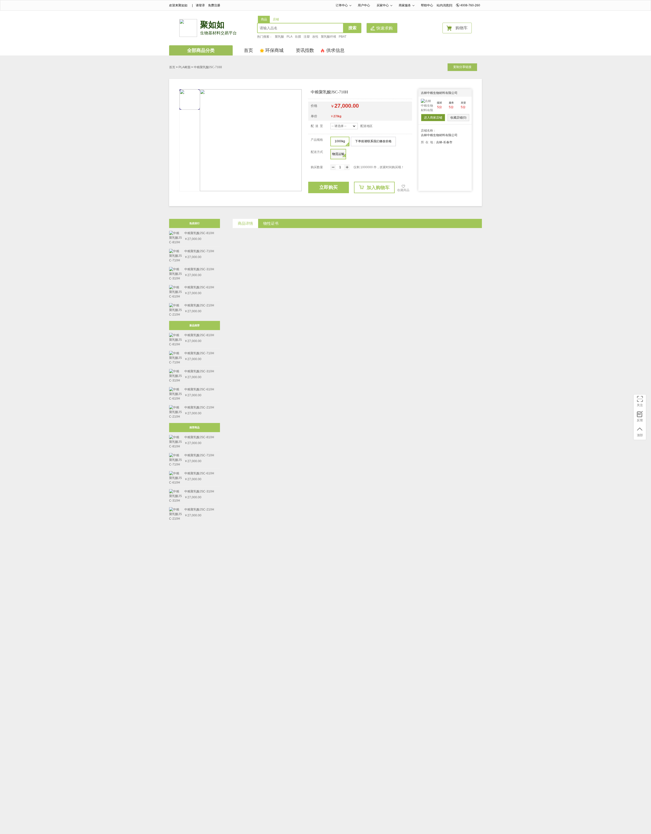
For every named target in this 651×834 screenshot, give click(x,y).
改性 (315, 36)
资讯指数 (305, 50)
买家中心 (383, 5)
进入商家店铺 (433, 117)
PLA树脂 (184, 67)
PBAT (342, 36)
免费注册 (214, 5)
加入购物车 (378, 187)
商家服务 (405, 5)
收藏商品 (403, 190)
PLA (289, 36)
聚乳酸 (279, 36)
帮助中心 (427, 5)
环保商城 (274, 50)
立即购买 (328, 187)
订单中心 (342, 5)
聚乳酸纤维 (328, 36)
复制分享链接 (462, 67)
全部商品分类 (201, 50)
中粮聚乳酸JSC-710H (208, 67)
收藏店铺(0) (458, 117)
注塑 (307, 36)
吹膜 (298, 36)
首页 (248, 50)
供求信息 (335, 50)
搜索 (352, 28)
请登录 (200, 5)
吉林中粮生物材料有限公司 (439, 93)
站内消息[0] (444, 5)
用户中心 (364, 5)
